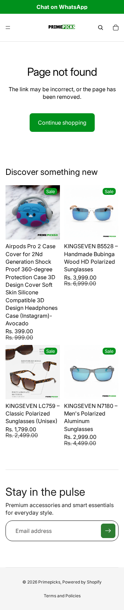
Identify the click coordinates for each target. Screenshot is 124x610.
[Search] (100, 27)
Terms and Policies (62, 595)
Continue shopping (62, 122)
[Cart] (115, 27)
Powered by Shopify (82, 582)
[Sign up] (108, 531)
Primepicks (49, 582)
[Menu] (8, 27)
